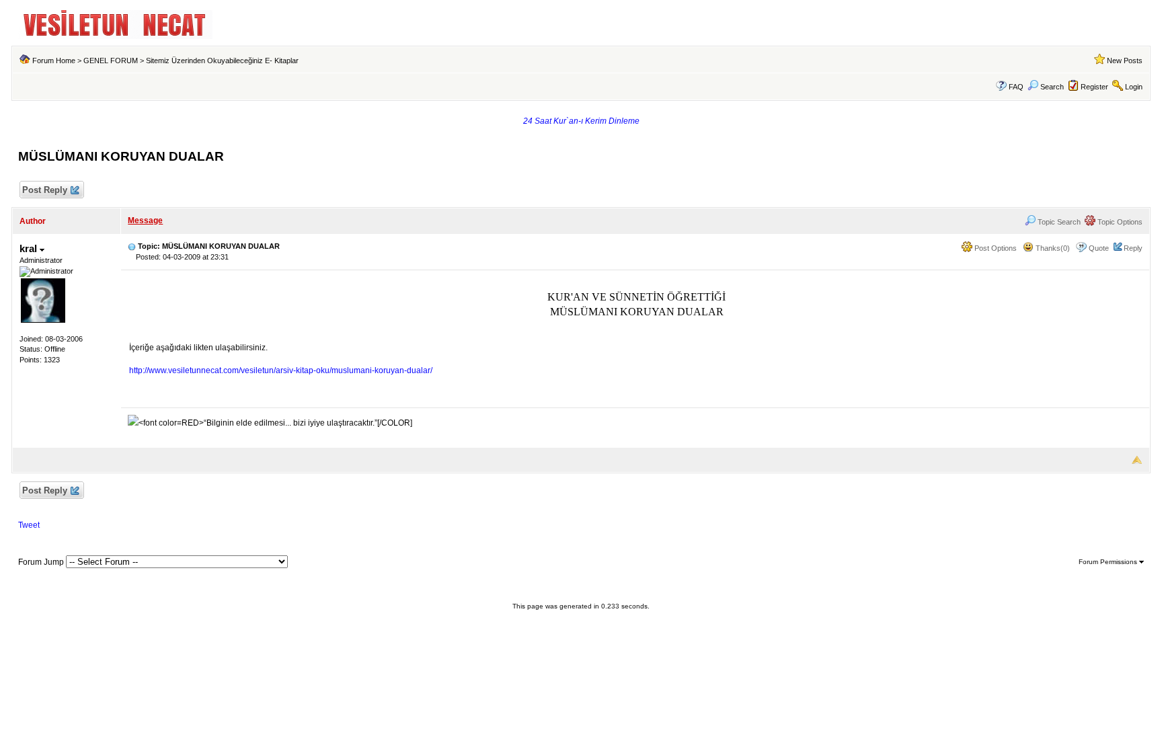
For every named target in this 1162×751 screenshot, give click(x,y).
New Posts (1124, 60)
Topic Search (1058, 222)
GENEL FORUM (110, 60)
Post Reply (45, 190)
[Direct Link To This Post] (132, 246)
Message (145, 220)
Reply (1133, 248)
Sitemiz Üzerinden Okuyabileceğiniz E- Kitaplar (222, 60)
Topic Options (1118, 222)
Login (1133, 87)
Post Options (994, 248)
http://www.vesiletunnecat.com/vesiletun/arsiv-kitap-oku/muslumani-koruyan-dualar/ (280, 370)
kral (30, 248)
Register (1094, 87)
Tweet (29, 525)
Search (1052, 87)
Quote (1099, 248)
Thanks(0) (1052, 248)
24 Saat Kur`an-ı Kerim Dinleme (581, 121)
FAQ (1016, 87)
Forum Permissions (1109, 561)
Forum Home (53, 60)
